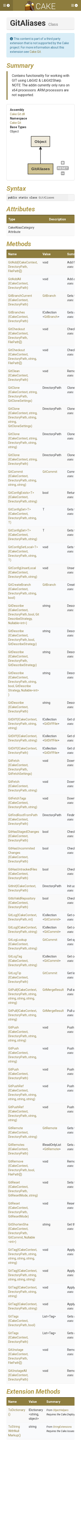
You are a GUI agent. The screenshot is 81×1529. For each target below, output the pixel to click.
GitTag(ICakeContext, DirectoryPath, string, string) (22, 1292)
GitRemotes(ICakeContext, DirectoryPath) (18, 1149)
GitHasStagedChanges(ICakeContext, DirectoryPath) (23, 836)
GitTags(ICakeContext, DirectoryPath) (18, 1337)
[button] (6, 5)
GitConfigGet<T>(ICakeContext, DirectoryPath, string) (22, 535)
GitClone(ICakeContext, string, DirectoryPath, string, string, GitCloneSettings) (22, 417)
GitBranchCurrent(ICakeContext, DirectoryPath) (20, 300)
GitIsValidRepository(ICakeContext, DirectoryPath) (21, 903)
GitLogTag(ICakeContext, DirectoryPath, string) (22, 961)
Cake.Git (35, 51)
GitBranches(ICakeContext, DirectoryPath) (18, 317)
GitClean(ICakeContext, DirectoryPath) (18, 375)
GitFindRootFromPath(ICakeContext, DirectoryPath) (23, 819)
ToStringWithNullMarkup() (14, 1431)
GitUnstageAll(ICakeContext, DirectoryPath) (18, 1375)
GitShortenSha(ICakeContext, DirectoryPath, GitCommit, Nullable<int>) (21, 1233)
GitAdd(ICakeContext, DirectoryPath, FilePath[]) (23, 267)
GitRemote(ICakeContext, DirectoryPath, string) (22, 1132)
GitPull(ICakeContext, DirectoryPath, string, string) (22, 1015)
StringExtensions (62, 1426)
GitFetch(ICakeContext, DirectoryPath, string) (22, 786)
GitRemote (50, 1128)
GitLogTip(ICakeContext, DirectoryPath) (18, 977)
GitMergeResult (53, 989)
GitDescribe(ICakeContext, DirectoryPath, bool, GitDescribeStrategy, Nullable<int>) (23, 614)
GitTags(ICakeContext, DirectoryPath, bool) (21, 1321)
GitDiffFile (51, 723)
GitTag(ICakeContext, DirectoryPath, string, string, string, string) (22, 1275)
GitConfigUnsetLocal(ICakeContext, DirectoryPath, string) (22, 572)
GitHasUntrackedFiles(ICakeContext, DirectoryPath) (22, 874)
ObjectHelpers (60, 1410)
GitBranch (49, 295)
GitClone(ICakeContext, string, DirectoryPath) (22, 459)
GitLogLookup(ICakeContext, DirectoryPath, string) (22, 944)
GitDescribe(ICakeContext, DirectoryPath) (18, 707)
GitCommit (50, 471)
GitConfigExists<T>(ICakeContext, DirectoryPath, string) (22, 497)
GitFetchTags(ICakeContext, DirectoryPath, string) (22, 803)
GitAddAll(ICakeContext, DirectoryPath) (18, 283)
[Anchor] (37, 65)
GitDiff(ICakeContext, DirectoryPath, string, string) (22, 724)
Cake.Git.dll (17, 114)
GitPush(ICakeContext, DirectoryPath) (18, 1074)
